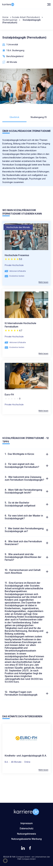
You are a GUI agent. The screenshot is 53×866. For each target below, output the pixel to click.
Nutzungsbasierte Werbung (26, 838)
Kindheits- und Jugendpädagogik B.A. (26, 755)
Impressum (26, 823)
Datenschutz (26, 828)
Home (5, 17)
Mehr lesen (43, 282)
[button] (5, 860)
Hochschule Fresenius (17, 255)
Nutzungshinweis (26, 833)
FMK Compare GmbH (26, 859)
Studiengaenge (9, 19)
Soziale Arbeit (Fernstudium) (26, 17)
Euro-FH (9, 394)
